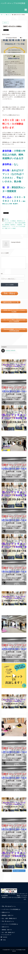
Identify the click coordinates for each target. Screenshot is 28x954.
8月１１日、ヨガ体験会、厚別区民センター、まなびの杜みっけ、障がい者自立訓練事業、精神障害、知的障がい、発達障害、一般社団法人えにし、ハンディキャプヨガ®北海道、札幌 (13, 224)
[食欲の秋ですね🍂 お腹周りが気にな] (14, 417)
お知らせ (6, 219)
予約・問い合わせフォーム (9, 906)
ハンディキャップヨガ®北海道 (13, 3)
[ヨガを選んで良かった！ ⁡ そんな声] (14, 495)
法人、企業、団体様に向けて (9, 918)
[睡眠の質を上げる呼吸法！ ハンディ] (14, 572)
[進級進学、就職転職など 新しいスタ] (14, 778)
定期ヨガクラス (6, 912)
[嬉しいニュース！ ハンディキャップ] (14, 675)
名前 (2, 273)
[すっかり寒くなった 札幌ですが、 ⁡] (14, 469)
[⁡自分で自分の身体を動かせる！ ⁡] (14, 546)
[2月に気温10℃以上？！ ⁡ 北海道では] (14, 855)
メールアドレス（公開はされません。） (8, 278)
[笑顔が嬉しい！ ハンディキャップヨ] (14, 727)
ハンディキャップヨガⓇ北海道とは (11, 909)
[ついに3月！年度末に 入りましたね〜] (14, 830)
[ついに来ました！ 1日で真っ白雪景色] (14, 392)
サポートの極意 (12, 228)
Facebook (5, 937)
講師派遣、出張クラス (7, 915)
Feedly (4, 939)
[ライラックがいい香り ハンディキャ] (14, 701)
